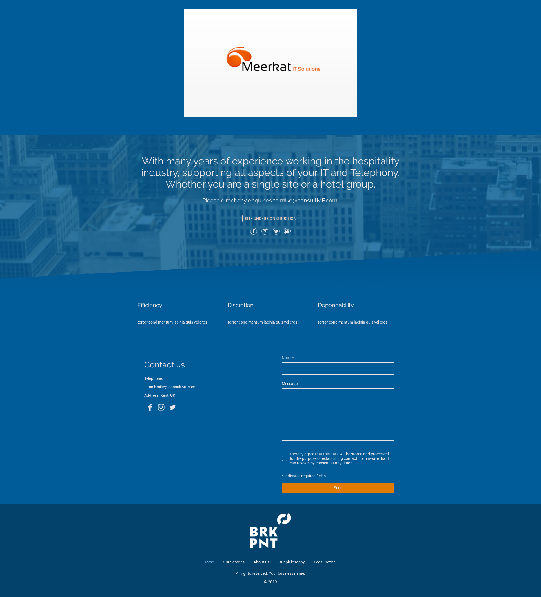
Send (338, 487)
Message (290, 383)
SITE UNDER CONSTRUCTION (270, 218)
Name (288, 357)
